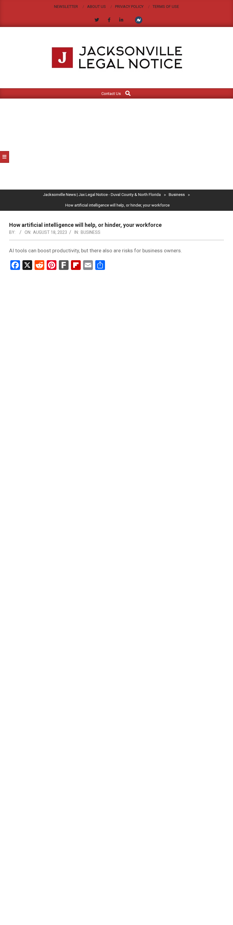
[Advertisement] (116, 144)
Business (90, 232)
